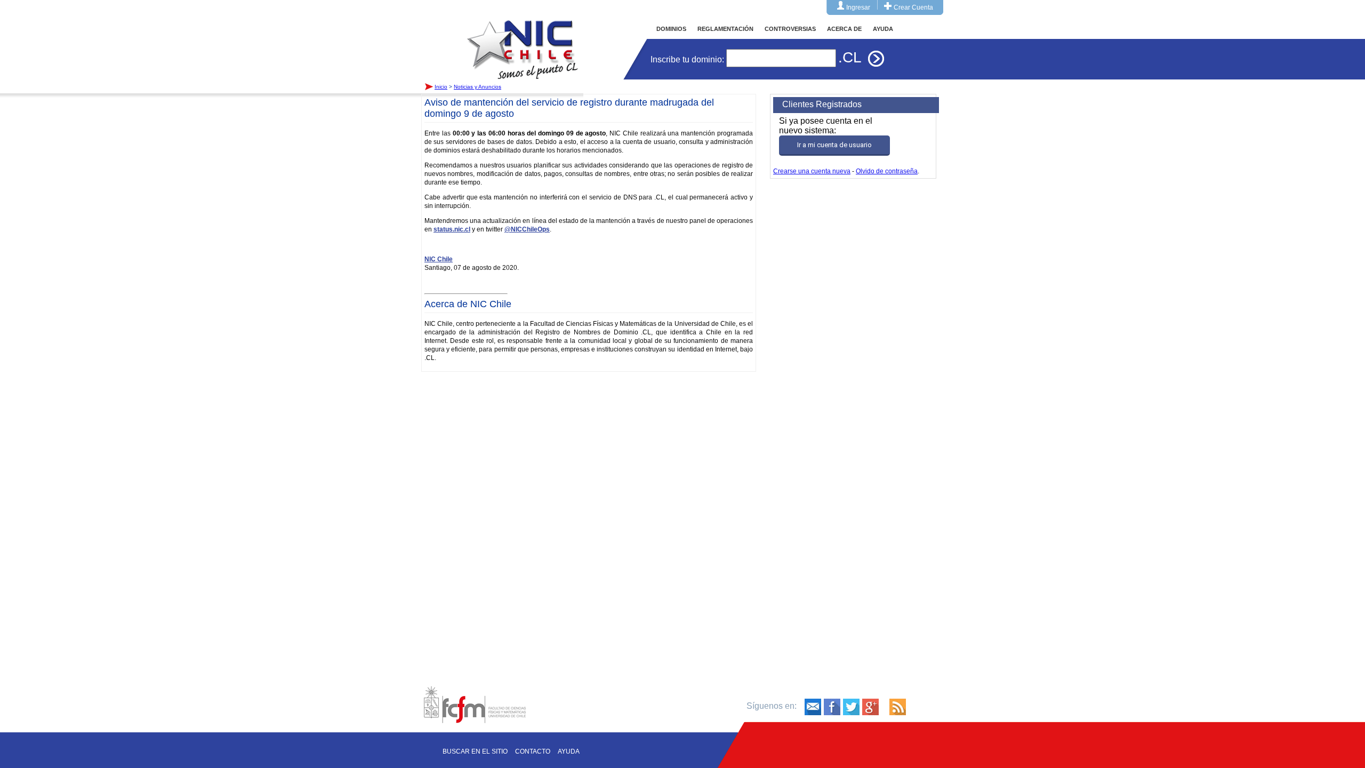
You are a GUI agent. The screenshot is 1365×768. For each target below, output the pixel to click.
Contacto (532, 751)
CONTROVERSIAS (790, 29)
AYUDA (883, 29)
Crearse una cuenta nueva (811, 171)
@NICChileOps (527, 229)
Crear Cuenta (913, 7)
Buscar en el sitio (475, 751)
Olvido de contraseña (887, 171)
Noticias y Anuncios (477, 87)
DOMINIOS (671, 29)
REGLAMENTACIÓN (725, 29)
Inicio (522, 39)
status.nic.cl (451, 229)
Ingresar (858, 7)
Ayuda (569, 751)
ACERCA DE (844, 29)
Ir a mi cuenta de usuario (834, 145)
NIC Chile (438, 259)
